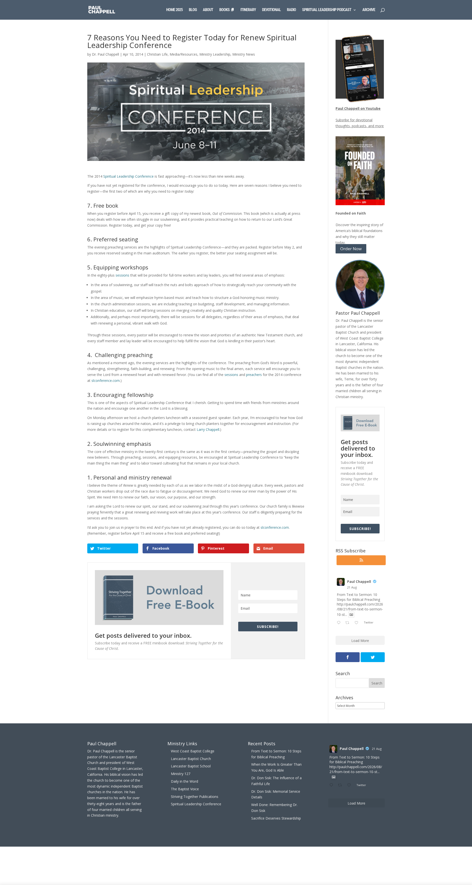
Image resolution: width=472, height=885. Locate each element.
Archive (368, 10)
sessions (122, 275)
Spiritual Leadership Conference (128, 176)
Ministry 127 (180, 773)
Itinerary (248, 10)
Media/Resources (183, 54)
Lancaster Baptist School (191, 766)
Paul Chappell (359, 581)
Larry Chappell (208, 429)
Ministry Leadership (214, 54)
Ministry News (243, 54)
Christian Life (157, 54)
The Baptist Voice (185, 789)
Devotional (271, 10)
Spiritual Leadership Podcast (326, 10)
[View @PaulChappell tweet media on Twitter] (351, 615)
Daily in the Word (184, 781)
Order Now (351, 249)
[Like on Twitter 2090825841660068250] (357, 623)
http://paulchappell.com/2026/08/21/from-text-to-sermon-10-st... (360, 609)
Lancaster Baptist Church (191, 758)
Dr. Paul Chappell (105, 54)
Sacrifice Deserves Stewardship (276, 818)
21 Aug (352, 587)
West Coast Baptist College (192, 751)
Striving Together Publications (194, 796)
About (208, 10)
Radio (291, 10)
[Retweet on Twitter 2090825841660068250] (348, 623)
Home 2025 (174, 10)
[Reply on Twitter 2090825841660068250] (340, 623)
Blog (193, 10)
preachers (254, 374)
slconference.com (105, 380)
